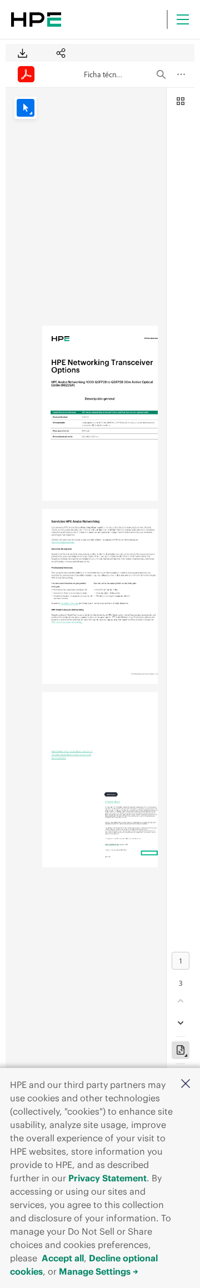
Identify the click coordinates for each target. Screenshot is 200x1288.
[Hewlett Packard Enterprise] (36, 19)
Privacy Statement (107, 1178)
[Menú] (183, 19)
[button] (185, 1084)
